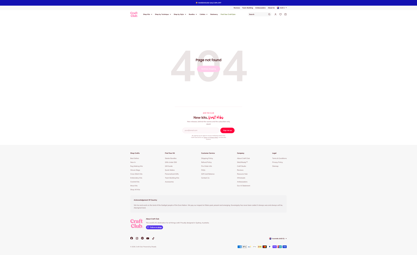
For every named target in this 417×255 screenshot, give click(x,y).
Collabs (202, 14)
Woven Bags (135, 170)
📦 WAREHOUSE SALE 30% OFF (208, 3)
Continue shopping (208, 69)
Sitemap (275, 166)
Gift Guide (169, 166)
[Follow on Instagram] (137, 238)
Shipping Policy (207, 158)
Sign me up (227, 130)
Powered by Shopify (149, 247)
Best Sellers (134, 158)
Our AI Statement (243, 186)
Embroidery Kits (136, 178)
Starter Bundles (170, 158)
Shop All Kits (135, 190)
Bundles (192, 14)
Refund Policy (206, 162)
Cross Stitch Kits (136, 174)
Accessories (169, 182)
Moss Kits (133, 186)
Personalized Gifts (172, 174)
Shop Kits (146, 14)
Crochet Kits (134, 182)
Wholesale (241, 178)
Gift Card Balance (207, 174)
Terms (205, 137)
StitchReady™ (242, 162)
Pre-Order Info (206, 166)
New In (133, 162)
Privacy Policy (214, 137)
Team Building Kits (172, 178)
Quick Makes (170, 170)
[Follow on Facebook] (131, 239)
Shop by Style (179, 14)
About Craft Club (243, 158)
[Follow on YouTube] (147, 238)
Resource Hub (242, 174)
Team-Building (247, 8)
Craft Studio (241, 166)
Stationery (214, 14)
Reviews (237, 8)
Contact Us (205, 178)
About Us (271, 8)
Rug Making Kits (136, 166)
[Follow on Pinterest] (142, 239)
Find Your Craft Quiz (228, 14)
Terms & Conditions (279, 158)
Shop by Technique (162, 14)
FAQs (203, 170)
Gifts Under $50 (171, 162)
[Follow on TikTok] (153, 238)
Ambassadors (260, 8)
